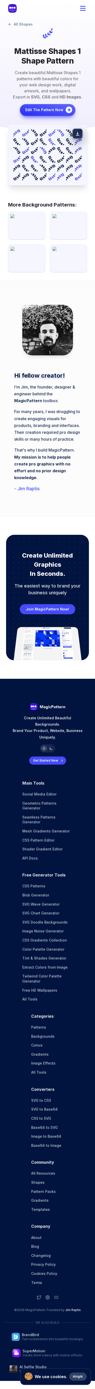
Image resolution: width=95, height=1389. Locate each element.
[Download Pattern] (77, 134)
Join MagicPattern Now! (47, 609)
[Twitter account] (39, 1297)
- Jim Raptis (27, 488)
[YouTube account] (56, 1297)
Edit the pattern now (44, 110)
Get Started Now (45, 760)
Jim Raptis (73, 1310)
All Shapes (23, 24)
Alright (78, 1376)
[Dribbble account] (47, 1297)
